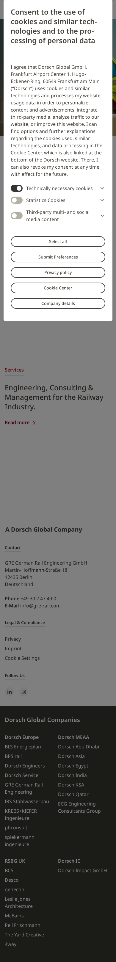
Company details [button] (58, 303)
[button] (101, 188)
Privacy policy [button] (58, 272)
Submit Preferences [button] (58, 257)
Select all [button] (58, 241)
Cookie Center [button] (58, 288)
